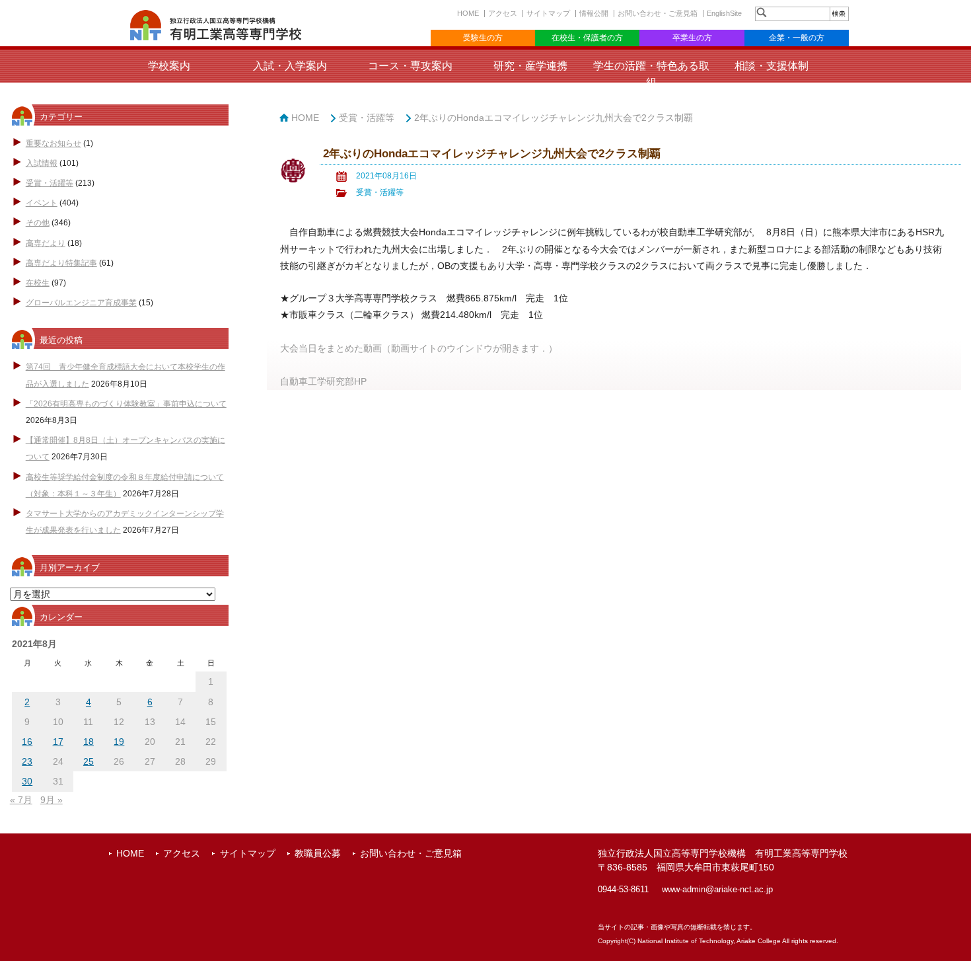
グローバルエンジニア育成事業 (81, 302)
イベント (41, 203)
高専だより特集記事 (61, 263)
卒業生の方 (692, 37)
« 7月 (21, 799)
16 (27, 741)
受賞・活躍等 (49, 183)
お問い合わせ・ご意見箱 (658, 13)
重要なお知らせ (53, 143)
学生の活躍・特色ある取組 (651, 74)
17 (58, 741)
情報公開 (593, 13)
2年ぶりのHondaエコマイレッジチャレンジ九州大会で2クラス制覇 (553, 117)
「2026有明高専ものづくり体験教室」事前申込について (126, 403)
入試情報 (41, 163)
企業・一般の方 (796, 37)
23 (27, 761)
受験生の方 (483, 37)
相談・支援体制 (772, 65)
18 (88, 741)
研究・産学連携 (530, 65)
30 (27, 781)
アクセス (502, 13)
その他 (38, 222)
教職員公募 (318, 853)
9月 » (51, 799)
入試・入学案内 (290, 65)
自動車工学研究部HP (323, 381)
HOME (468, 13)
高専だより (45, 243)
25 (88, 761)
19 (119, 741)
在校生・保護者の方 (587, 37)
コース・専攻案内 (410, 65)
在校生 (38, 283)
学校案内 (169, 65)
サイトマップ (548, 13)
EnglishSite (724, 13)
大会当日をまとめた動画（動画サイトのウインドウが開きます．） (418, 348)
